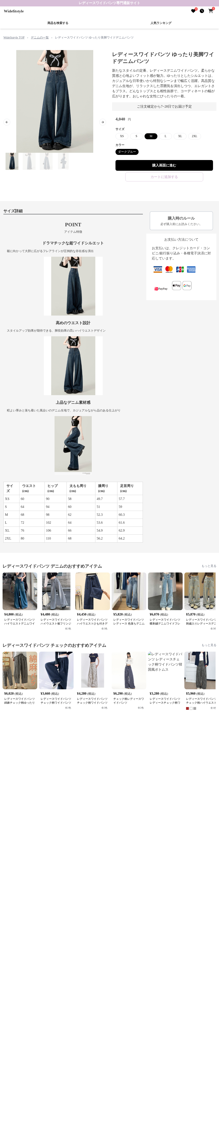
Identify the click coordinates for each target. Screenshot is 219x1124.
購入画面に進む (164, 165)
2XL (194, 136)
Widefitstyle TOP (14, 37)
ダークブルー (127, 151)
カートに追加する (164, 177)
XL (180, 136)
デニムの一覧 (40, 37)
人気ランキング (161, 23)
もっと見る (208, 566)
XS (122, 136)
